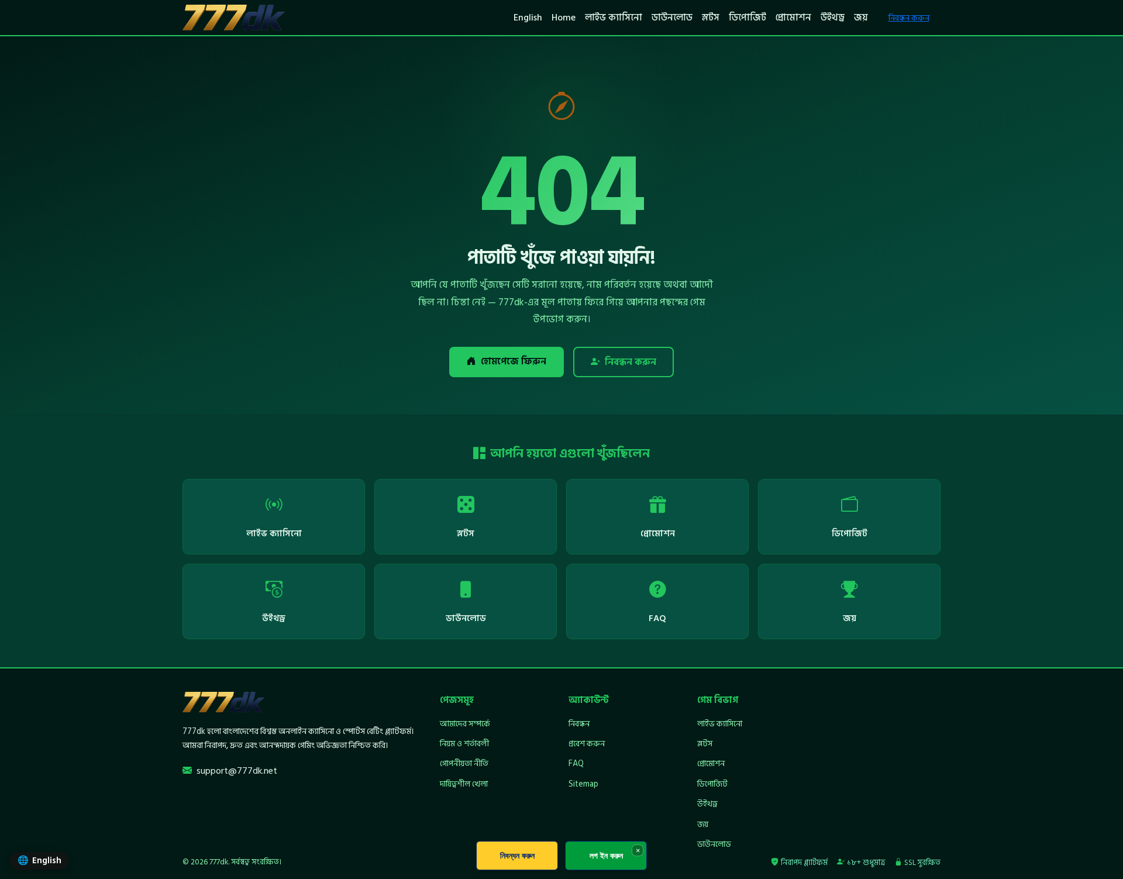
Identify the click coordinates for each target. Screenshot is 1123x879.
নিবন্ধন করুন (908, 18)
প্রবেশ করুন (587, 743)
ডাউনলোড (672, 17)
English (528, 17)
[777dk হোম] (233, 17)
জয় (861, 17)
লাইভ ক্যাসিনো (613, 17)
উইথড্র (833, 17)
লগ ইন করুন (606, 855)
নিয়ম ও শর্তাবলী (464, 743)
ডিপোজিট (747, 17)
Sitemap (583, 784)
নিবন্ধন (579, 723)
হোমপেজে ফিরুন (513, 361)
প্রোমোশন (793, 17)
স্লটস (710, 17)
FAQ (576, 763)
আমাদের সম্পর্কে (465, 723)
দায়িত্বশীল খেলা (464, 784)
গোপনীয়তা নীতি (464, 763)
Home (564, 17)
